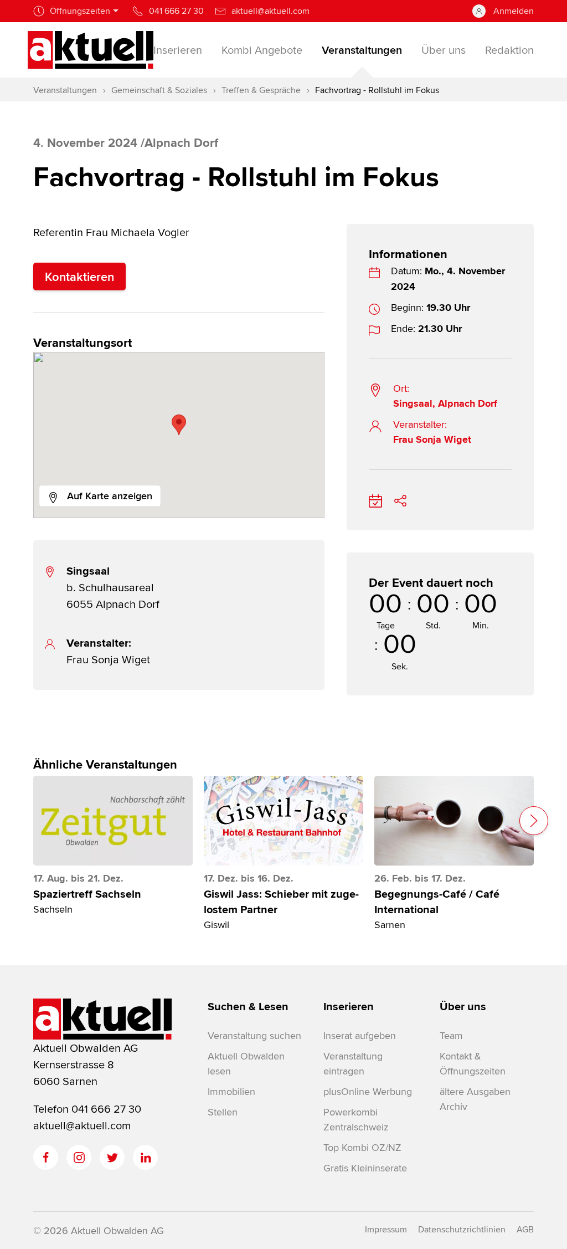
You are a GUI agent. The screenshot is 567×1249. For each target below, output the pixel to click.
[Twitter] (112, 1157)
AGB (525, 1229)
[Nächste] (533, 820)
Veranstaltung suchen (254, 1035)
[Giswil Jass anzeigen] (283, 821)
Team (451, 1035)
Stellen (223, 1112)
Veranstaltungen (65, 90)
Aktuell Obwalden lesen (246, 1063)
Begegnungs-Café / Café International (436, 901)
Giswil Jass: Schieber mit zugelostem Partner (281, 901)
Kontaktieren (79, 276)
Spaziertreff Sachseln (87, 893)
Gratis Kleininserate (365, 1168)
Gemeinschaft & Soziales (159, 90)
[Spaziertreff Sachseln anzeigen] (113, 821)
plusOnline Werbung (367, 1091)
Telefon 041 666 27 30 (87, 1108)
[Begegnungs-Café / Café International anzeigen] (454, 821)
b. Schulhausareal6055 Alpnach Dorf (112, 587)
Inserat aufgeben (359, 1035)
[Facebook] (45, 1157)
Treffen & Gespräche (261, 90)
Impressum (386, 1229)
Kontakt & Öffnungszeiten (473, 1063)
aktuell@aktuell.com (82, 1125)
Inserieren (348, 1006)
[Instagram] (78, 1157)
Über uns (463, 1006)
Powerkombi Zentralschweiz (355, 1119)
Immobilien (231, 1091)
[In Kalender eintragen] (375, 499)
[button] (178, 424)
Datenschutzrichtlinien (462, 1229)
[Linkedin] (145, 1157)
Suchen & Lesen (248, 1006)
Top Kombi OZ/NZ (362, 1147)
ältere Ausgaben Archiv (475, 1098)
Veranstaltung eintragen (353, 1063)
